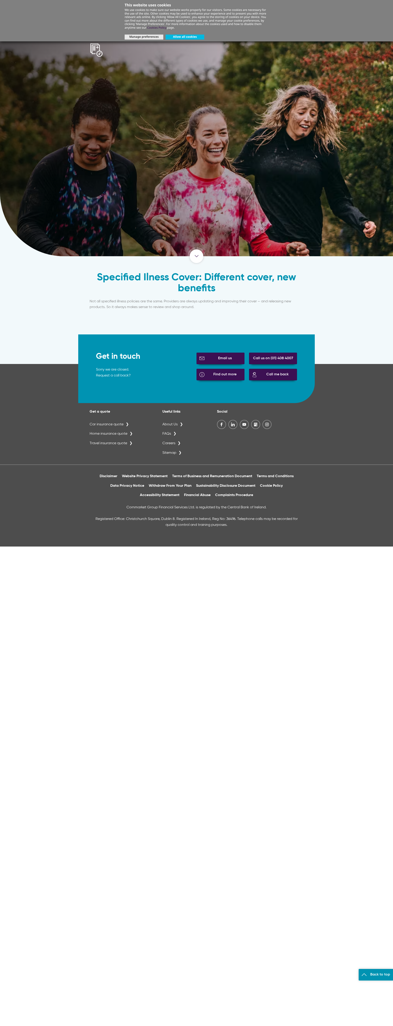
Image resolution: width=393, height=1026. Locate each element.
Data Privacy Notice (127, 486)
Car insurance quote (106, 424)
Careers (168, 443)
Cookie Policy (271, 486)
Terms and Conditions (275, 476)
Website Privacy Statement (145, 476)
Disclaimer (108, 476)
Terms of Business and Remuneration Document (212, 476)
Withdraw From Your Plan (170, 486)
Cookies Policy (156, 27)
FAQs (166, 434)
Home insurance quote (108, 434)
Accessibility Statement (159, 495)
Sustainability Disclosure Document (225, 486)
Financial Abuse (197, 495)
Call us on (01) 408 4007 (273, 358)
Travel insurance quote (108, 443)
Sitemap (169, 453)
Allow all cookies (185, 37)
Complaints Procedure (234, 495)
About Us (170, 424)
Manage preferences (144, 37)
